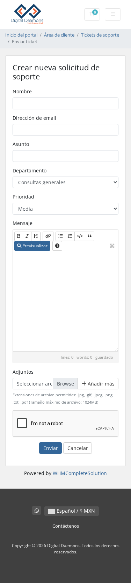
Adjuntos (23, 371)
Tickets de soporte (100, 35)
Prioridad (23, 196)
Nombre (22, 91)
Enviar (50, 448)
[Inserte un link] (48, 236)
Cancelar (77, 448)
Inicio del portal (21, 35)
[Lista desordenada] (60, 236)
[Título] (36, 236)
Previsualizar (34, 246)
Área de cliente (59, 35)
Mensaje (22, 223)
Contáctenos (65, 526)
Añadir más (100, 383)
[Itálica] (27, 236)
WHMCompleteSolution (80, 473)
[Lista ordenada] (70, 236)
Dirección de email (34, 118)
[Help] (57, 245)
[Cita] (89, 236)
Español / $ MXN (75, 510)
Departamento (29, 170)
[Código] (79, 236)
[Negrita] (18, 236)
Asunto (21, 144)
